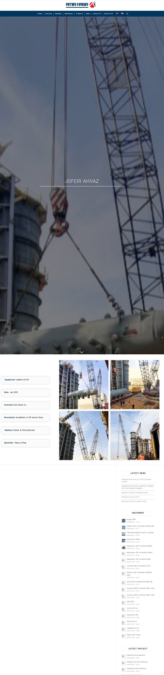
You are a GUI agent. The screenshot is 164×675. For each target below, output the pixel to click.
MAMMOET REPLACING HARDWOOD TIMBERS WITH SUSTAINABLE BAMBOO (137, 487)
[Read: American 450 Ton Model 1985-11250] (123, 596)
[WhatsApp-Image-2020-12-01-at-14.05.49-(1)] (134, 435)
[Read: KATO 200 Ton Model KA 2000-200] (123, 583)
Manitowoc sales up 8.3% (130, 497)
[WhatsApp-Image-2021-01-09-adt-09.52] (83, 435)
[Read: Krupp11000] (123, 521)
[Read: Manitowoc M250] (123, 540)
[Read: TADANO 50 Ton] (123, 629)
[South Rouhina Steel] (2, 337)
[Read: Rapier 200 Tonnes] (123, 636)
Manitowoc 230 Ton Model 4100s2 (139, 553)
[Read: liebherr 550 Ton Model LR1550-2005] (123, 527)
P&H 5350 (130, 602)
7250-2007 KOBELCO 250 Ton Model (140, 533)
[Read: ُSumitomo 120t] (123, 616)
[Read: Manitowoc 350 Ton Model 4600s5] (123, 547)
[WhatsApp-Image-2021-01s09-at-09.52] (83, 384)
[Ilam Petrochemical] (162, 337)
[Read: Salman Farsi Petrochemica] (123, 663)
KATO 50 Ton (132, 621)
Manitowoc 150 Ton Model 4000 (139, 559)
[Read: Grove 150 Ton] (123, 609)
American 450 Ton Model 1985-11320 (140, 588)
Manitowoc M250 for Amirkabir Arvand (134, 493)
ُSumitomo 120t (132, 615)
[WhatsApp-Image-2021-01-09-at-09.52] (134, 384)
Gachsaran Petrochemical (136, 668)
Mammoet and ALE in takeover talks (133, 501)
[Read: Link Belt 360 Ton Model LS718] (123, 567)
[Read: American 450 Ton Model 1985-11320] (123, 589)
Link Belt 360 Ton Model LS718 (138, 566)
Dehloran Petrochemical (136, 655)
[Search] (126, 14)
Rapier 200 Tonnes (134, 635)
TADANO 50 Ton (133, 628)
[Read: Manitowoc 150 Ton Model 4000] (123, 560)
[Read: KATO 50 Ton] (123, 623)
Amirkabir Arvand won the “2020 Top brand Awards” (136, 480)
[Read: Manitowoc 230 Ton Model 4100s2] (123, 554)
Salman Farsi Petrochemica (137, 662)
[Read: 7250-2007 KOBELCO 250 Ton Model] (123, 534)
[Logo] (80, 5)
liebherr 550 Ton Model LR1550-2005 (140, 526)
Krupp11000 (131, 519)
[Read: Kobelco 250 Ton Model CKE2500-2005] (123, 574)
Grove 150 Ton (132, 608)
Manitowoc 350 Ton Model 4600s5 (139, 546)
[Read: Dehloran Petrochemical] (123, 656)
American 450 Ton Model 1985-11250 (140, 595)
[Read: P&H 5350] (123, 603)
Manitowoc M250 (133, 539)
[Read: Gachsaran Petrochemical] (123, 670)
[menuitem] (40, 14)
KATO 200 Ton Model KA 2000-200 (139, 582)
